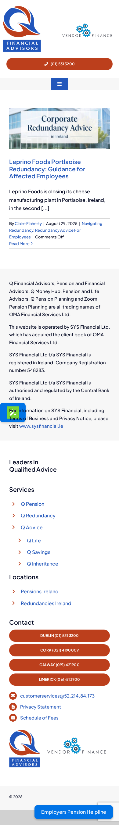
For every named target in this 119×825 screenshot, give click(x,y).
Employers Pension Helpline (73, 812)
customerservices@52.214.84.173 (57, 695)
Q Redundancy (38, 515)
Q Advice (32, 527)
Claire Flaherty (28, 223)
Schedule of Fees (40, 717)
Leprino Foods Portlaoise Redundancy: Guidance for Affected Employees (47, 169)
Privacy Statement (41, 706)
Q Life (34, 540)
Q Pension (32, 504)
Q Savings (38, 552)
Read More (19, 243)
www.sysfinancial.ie (41, 426)
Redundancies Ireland (46, 603)
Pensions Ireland (40, 591)
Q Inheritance (42, 563)
